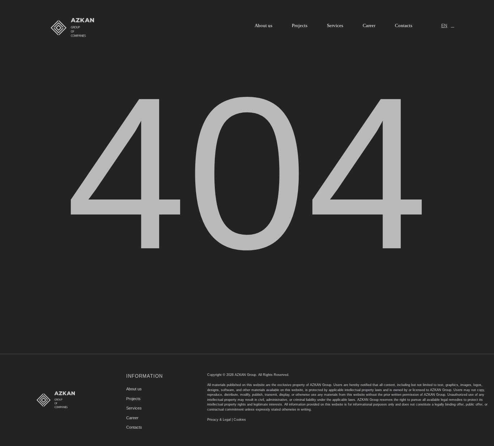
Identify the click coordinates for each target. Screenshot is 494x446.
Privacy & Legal (219, 419)
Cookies (240, 419)
